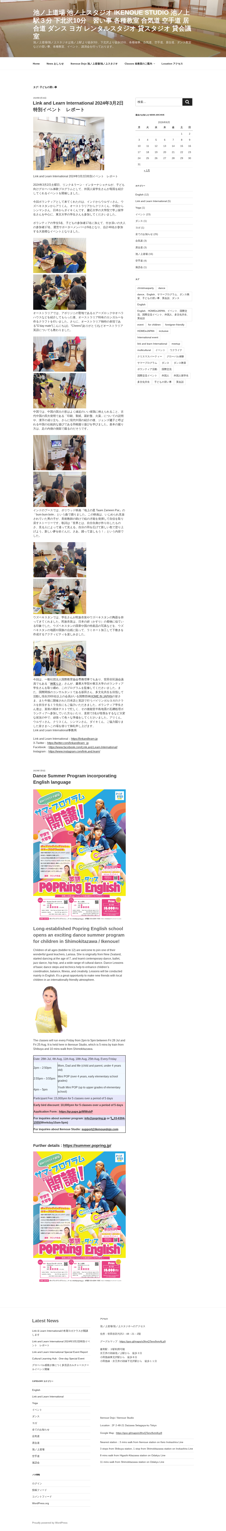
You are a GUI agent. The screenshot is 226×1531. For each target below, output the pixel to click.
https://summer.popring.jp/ (87, 1145)
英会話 (180, 381)
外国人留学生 (181, 375)
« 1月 (147, 170)
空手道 (139, 260)
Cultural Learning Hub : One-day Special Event (58, 1358)
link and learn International (152, 343)
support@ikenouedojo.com (100, 1129)
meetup (176, 343)
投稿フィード (39, 1490)
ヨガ (137, 227)
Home (36, 63)
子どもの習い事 (163, 381)
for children (154, 324)
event (140, 324)
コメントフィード (42, 1496)
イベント (140, 214)
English (139, 194)
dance (161, 288)
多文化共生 (143, 381)
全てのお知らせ (144, 234)
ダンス (139, 220)
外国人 (165, 375)
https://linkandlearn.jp (84, 738)
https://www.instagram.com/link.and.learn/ (74, 751)
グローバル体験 (175, 356)
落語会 (139, 267)
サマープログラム (147, 362)
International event (147, 337)
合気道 (139, 240)
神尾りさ (55, 683)
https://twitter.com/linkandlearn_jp (68, 742)
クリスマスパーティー (149, 356)
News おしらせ (55, 63)
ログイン (37, 1483)
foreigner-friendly (174, 324)
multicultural (144, 350)
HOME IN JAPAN (101, 696)
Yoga (138, 207)
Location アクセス (172, 63)
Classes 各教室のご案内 (138, 63)
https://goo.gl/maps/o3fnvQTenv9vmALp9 (143, 1341)
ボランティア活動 (147, 369)
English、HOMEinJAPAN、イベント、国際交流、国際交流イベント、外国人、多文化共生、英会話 (163, 314)
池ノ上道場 (141, 254)
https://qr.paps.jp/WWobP (76, 1111)
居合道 (139, 247)
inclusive (163, 331)
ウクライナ (176, 350)
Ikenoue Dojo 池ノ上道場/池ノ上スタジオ (94, 63)
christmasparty (145, 288)
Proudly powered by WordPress (49, 1522)
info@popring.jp (95, 1118)
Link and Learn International (151, 201)
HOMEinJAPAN (145, 331)
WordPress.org (40, 1503)
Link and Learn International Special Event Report (60, 1352)
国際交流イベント (147, 375)
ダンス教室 (180, 362)
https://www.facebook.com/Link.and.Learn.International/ (83, 747)
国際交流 (167, 369)
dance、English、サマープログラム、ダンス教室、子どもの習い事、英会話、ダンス (163, 296)
